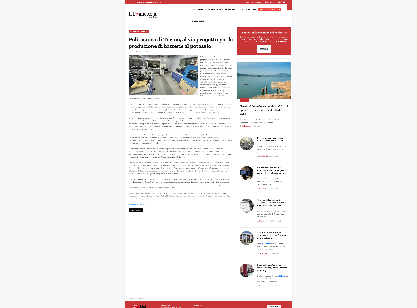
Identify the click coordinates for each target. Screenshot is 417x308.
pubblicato (281, 276)
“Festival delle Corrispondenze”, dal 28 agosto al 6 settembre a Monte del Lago (264, 110)
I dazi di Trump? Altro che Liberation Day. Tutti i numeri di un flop (272, 268)
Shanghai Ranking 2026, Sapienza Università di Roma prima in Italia (271, 235)
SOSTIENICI (264, 49)
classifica (266, 244)
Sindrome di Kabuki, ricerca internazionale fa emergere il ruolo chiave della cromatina (271, 170)
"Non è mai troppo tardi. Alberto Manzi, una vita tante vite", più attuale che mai (272, 203)
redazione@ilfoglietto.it (137, 204)
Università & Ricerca (138, 31)
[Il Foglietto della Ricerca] (143, 15)
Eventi (244, 100)
